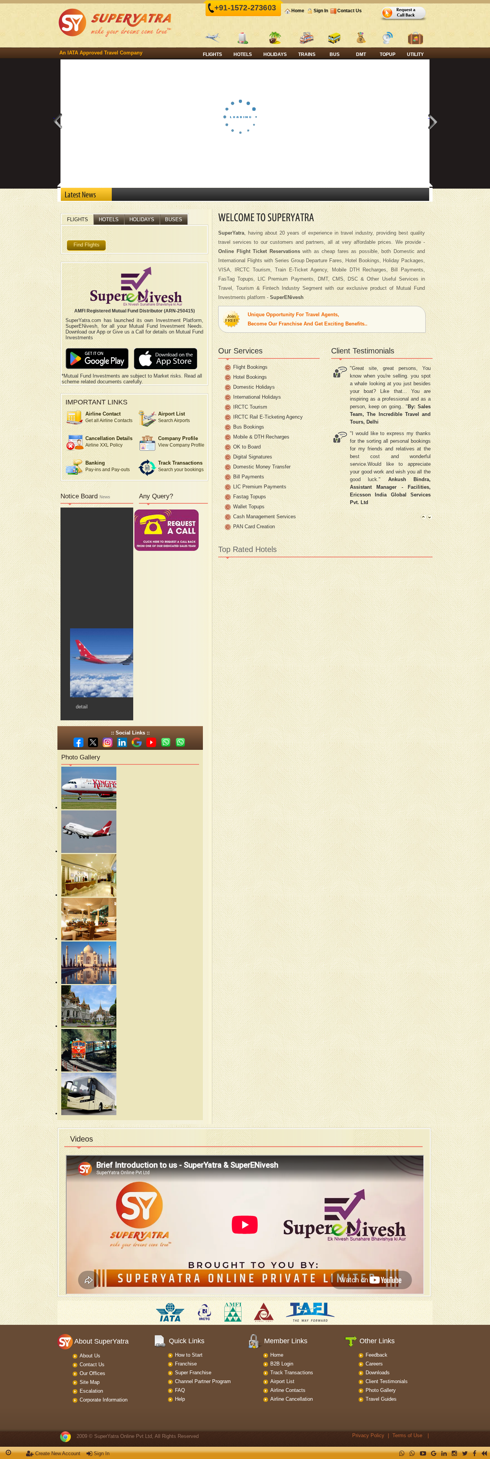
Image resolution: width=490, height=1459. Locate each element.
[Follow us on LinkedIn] (123, 742)
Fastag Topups (249, 496)
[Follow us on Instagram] (108, 742)
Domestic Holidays (254, 387)
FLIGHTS (77, 219)
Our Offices (92, 1373)
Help (180, 1399)
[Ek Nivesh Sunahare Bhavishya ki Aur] (136, 287)
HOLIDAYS (141, 219)
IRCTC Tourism (250, 407)
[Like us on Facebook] (79, 742)
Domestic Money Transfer (262, 467)
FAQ (180, 1390)
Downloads (378, 1372)
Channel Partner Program (203, 1381)
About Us (90, 1356)
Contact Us (349, 10)
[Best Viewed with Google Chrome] (65, 1436)
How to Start (189, 1355)
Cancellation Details (108, 438)
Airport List (171, 414)
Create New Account (57, 1453)
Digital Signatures (252, 457)
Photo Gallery (381, 1390)
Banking (95, 463)
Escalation (91, 1391)
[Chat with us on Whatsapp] (166, 742)
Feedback (376, 1355)
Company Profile (178, 438)
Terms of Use (407, 1435)
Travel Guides (381, 1399)
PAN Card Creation (254, 526)
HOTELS (109, 219)
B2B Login (281, 1364)
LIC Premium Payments (259, 487)
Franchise (186, 1364)
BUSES (173, 219)
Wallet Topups (249, 506)
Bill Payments (248, 477)
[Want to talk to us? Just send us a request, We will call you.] (404, 20)
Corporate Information (103, 1400)
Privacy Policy (368, 1435)
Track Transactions (180, 463)
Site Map (90, 1382)
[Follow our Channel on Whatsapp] (181, 742)
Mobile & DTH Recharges (261, 437)
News (105, 497)
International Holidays (257, 397)
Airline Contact (103, 414)
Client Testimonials (387, 1381)
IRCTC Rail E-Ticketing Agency (268, 417)
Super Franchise (193, 1372)
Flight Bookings (250, 367)
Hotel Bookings (250, 377)
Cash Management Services (264, 516)
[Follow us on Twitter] (94, 742)
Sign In (321, 10)
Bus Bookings (248, 427)
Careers (374, 1364)
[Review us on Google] (137, 742)
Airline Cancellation (291, 1399)
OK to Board (247, 447)
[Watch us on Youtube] (152, 742)
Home (297, 10)
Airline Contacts (287, 1390)
